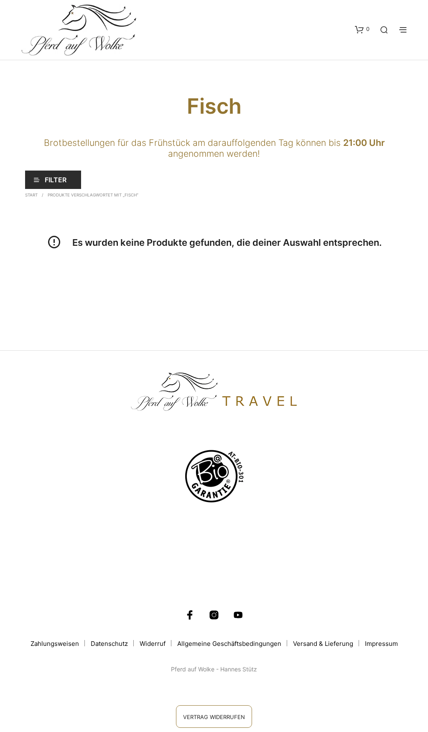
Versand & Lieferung (323, 644)
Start (31, 194)
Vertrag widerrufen (214, 717)
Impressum (381, 644)
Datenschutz (109, 644)
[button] (362, 29)
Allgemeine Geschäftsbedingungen (229, 644)
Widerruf (153, 644)
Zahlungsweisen (55, 644)
